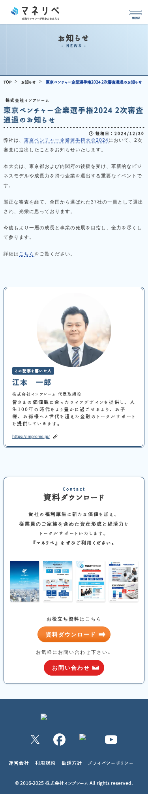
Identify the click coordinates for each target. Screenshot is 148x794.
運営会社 (19, 762)
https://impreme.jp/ (30, 436)
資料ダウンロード (71, 634)
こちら (26, 254)
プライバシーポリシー (111, 762)
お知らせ (28, 82)
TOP (7, 82)
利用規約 (45, 762)
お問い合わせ (71, 667)
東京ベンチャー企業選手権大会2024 (66, 140)
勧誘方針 (72, 762)
